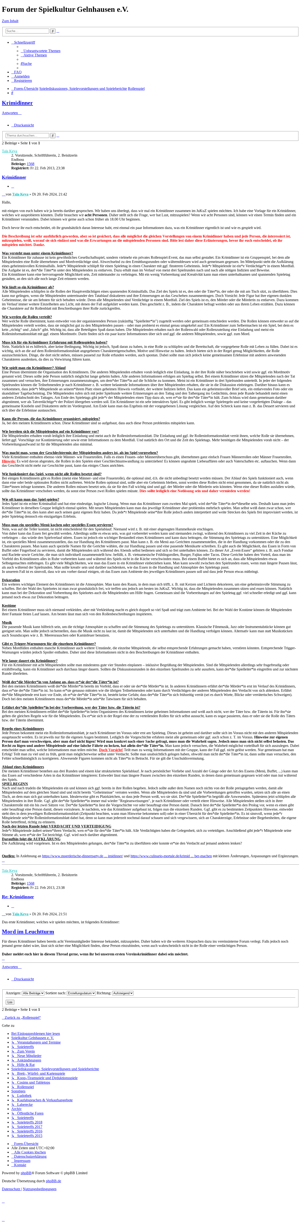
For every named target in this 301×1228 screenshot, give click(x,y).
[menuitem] (40, 51)
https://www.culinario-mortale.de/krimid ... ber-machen (171, 856)
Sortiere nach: (56, 993)
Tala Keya (9, 151)
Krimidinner (17, 103)
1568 (30, 164)
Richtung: (104, 993)
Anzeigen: (14, 993)
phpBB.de (53, 1181)
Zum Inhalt (10, 21)
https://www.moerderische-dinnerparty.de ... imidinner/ (82, 856)
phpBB (26, 1173)
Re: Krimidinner (18, 896)
